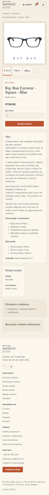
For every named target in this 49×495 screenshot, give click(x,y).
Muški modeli (8, 390)
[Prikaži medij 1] (7, 71)
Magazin (6, 417)
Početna (6, 14)
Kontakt (6, 421)
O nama (6, 409)
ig (11, 366)
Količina (9, 111)
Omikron (12, 489)
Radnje (6, 413)
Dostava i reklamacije (12, 436)
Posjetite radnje (12, 469)
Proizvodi (15, 14)
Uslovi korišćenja (10, 440)
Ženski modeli (9, 386)
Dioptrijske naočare (11, 382)
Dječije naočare (10, 394)
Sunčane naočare (10, 377)
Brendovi (7, 398)
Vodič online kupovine (12, 444)
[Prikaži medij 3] (27, 71)
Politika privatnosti (11, 431)
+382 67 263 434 (10, 454)
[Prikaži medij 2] (17, 71)
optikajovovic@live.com (13, 459)
